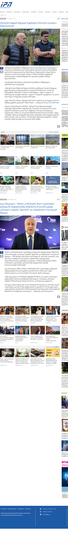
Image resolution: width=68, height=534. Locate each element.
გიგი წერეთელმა (47, 291)
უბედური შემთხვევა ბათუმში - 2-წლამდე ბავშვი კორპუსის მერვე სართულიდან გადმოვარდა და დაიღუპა (7, 189)
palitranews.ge (34, 342)
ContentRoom (56, 347)
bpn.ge (1, 342)
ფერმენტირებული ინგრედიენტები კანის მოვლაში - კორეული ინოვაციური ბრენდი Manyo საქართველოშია (52, 361)
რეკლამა (28, 509)
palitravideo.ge (3, 192)
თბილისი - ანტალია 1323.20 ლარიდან (5, 167)
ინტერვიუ (65, 69)
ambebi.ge (2, 322)
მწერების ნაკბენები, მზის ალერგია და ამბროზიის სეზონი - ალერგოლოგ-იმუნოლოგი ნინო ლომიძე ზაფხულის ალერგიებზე (22, 361)
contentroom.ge (3, 365)
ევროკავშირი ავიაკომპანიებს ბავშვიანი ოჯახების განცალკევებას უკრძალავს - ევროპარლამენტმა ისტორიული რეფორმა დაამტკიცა (7, 341)
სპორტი (54, 12)
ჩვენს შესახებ (12, 509)
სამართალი (17, 12)
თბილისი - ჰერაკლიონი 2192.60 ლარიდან (21, 167)
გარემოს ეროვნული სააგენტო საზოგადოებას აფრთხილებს (52, 188)
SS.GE (2, 132)
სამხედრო (61, 12)
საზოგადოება (25, 12)
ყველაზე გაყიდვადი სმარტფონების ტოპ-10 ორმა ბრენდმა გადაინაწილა (21, 338)
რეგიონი (40, 12)
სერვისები (21, 509)
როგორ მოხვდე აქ (54, 132)
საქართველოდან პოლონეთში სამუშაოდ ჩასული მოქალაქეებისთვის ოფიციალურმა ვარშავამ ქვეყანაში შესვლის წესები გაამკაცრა (53, 341)
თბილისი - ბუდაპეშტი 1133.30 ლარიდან (36, 167)
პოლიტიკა (9, 12)
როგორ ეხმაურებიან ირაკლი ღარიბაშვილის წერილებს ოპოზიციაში (37, 338)
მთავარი (2, 12)
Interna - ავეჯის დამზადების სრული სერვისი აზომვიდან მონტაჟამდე (7, 360)
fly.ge (1, 173)
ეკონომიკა (48, 12)
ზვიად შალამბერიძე (38, 68)
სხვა (2, 15)
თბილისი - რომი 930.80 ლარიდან (52, 167)
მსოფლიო (34, 12)
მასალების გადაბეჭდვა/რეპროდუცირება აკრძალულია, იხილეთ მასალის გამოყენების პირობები (16, 514)
